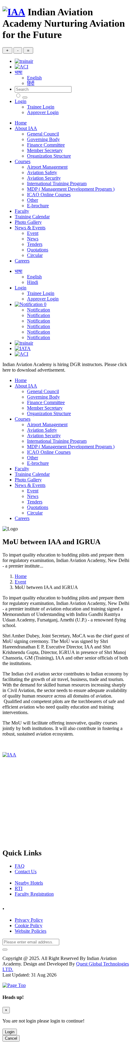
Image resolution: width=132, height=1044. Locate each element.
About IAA (26, 128)
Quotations (37, 249)
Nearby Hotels (29, 882)
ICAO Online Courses (49, 194)
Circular (35, 255)
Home (21, 122)
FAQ (20, 866)
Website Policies (30, 931)
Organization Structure (49, 156)
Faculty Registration (34, 894)
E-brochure (38, 205)
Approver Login (43, 112)
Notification (38, 309)
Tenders (34, 244)
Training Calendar (32, 216)
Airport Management (47, 167)
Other (32, 200)
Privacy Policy (29, 920)
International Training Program (57, 183)
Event (32, 233)
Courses (22, 161)
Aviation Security (44, 178)
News (32, 238)
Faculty (22, 211)
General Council (43, 133)
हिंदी (30, 83)
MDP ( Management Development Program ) (71, 189)
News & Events (30, 227)
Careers (22, 260)
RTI (18, 888)
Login (20, 101)
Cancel (11, 1038)
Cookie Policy (28, 925)
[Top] (14, 985)
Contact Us (26, 871)
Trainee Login (40, 106)
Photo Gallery (28, 222)
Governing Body (43, 139)
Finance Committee (46, 144)
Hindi (32, 282)
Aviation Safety (42, 172)
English (34, 77)
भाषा (18, 72)
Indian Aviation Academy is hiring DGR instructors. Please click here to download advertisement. (64, 367)
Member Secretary (45, 150)
